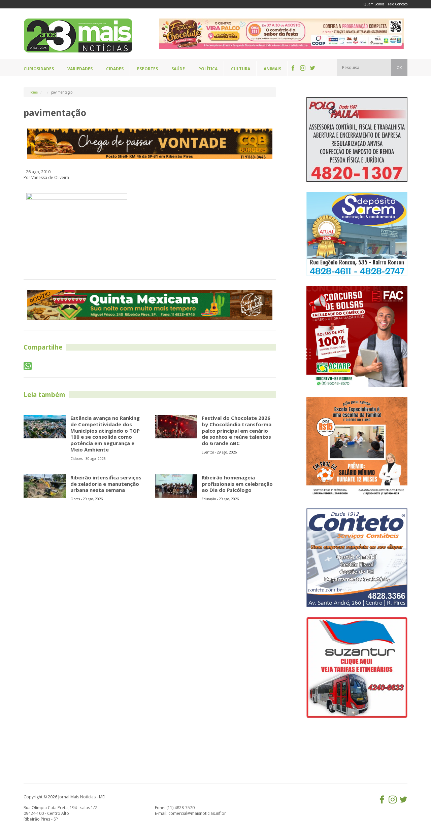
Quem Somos (373, 4)
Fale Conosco (397, 4)
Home (33, 92)
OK (399, 67)
